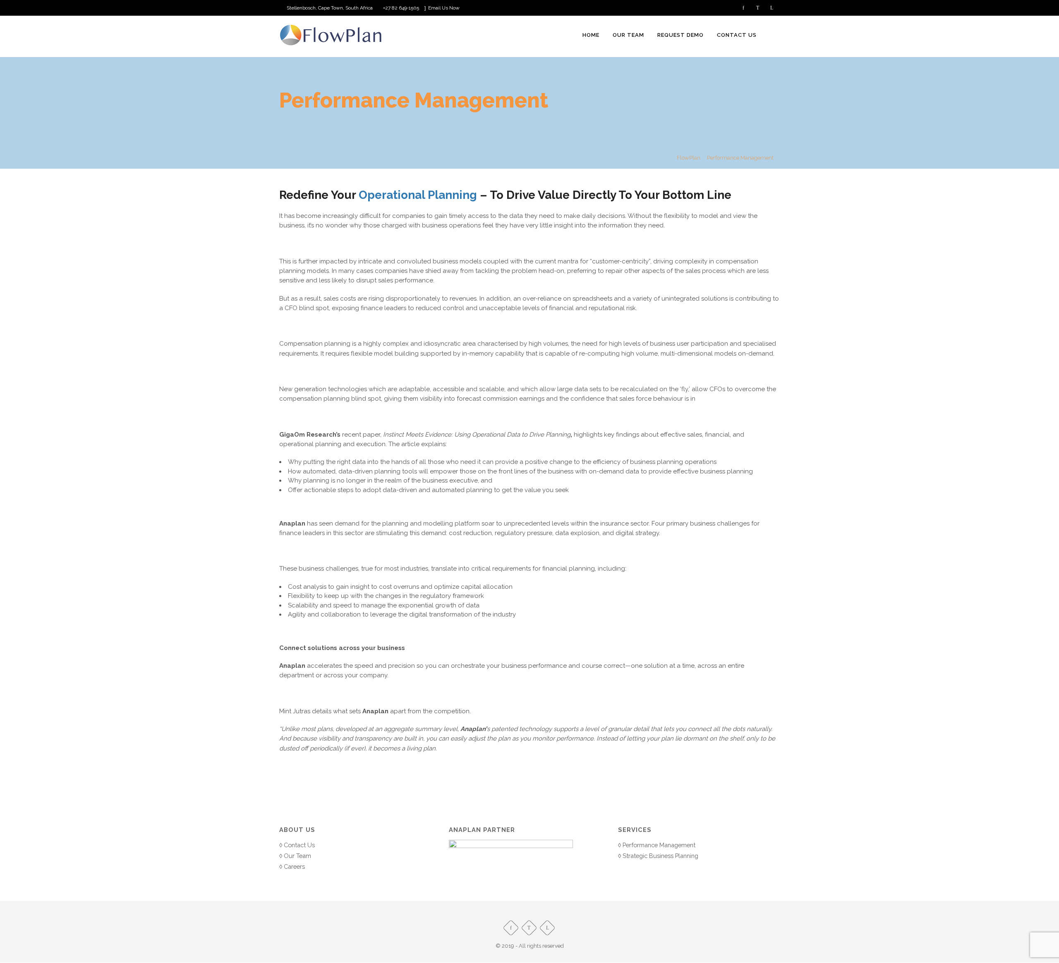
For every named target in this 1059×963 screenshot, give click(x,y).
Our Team (297, 855)
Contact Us (299, 844)
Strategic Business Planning (660, 855)
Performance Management (659, 844)
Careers (294, 866)
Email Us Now (444, 8)
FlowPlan (688, 158)
